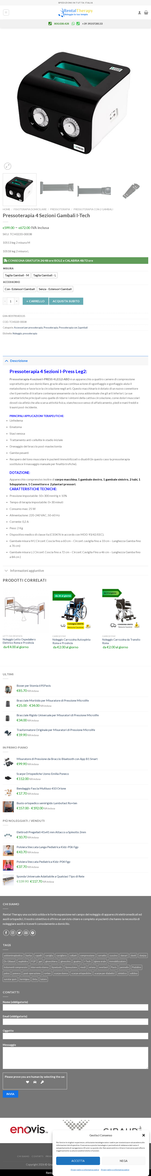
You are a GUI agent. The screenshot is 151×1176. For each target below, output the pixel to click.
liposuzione (71, 967)
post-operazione (32, 973)
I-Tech (87, 961)
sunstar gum (10, 979)
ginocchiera (51, 961)
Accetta (78, 1160)
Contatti (37, 1156)
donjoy (143, 955)
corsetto (102, 955)
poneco (16, 973)
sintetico (122, 973)
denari (124, 955)
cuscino (113, 955)
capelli (38, 955)
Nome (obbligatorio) (15, 1002)
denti (133, 955)
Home (6, 209)
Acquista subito (66, 301)
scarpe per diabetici (104, 973)
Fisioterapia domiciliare (30, 209)
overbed (103, 967)
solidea (133, 973)
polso (6, 973)
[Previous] (10, 102)
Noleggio (17, 333)
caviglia (49, 955)
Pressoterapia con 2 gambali (93, 209)
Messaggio (9, 1044)
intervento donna (39, 967)
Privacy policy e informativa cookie (85, 1169)
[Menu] (6, 12)
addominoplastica (13, 955)
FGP (33, 961)
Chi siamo (23, 1156)
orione (92, 967)
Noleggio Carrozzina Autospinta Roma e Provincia (71, 641)
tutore (44, 979)
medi (83, 967)
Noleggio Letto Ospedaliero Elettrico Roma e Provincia (19, 641)
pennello (124, 967)
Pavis (114, 967)
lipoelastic (57, 967)
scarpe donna (61, 973)
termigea (24, 979)
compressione (87, 955)
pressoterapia (30, 333)
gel (40, 961)
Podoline (136, 967)
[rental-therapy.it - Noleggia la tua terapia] (75, 12)
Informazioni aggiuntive (27, 570)
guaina (77, 961)
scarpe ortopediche (81, 973)
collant (73, 955)
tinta (35, 979)
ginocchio (65, 961)
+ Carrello (35, 301)
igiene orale (100, 961)
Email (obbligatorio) (15, 1016)
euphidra (23, 961)
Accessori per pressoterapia (28, 327)
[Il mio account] (139, 12)
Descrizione (19, 361)
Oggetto (8, 1030)
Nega (124, 1160)
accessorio (11, 282)
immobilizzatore (117, 961)
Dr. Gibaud (9, 961)
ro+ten (47, 973)
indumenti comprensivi (15, 967)
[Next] (140, 102)
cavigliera (61, 955)
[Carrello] (146, 12)
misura (8, 268)
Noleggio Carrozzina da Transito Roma (121, 641)
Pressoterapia (60, 209)
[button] (143, 1135)
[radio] (16, 275)
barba (29, 955)
